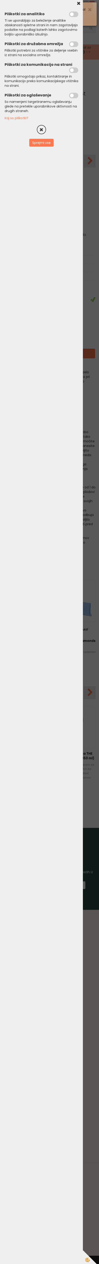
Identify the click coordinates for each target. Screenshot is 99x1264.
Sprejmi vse (41, 142)
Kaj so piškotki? (16, 118)
